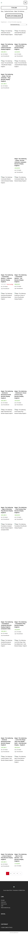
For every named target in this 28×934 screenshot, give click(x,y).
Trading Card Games (8, 11)
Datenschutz (4, 904)
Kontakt (2, 900)
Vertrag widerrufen (14, 932)
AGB (2, 905)
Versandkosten (6, 56)
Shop (2, 11)
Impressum (3, 902)
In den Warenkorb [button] (7, 59)
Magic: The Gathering (19, 11)
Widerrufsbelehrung (5, 907)
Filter (15, 7)
